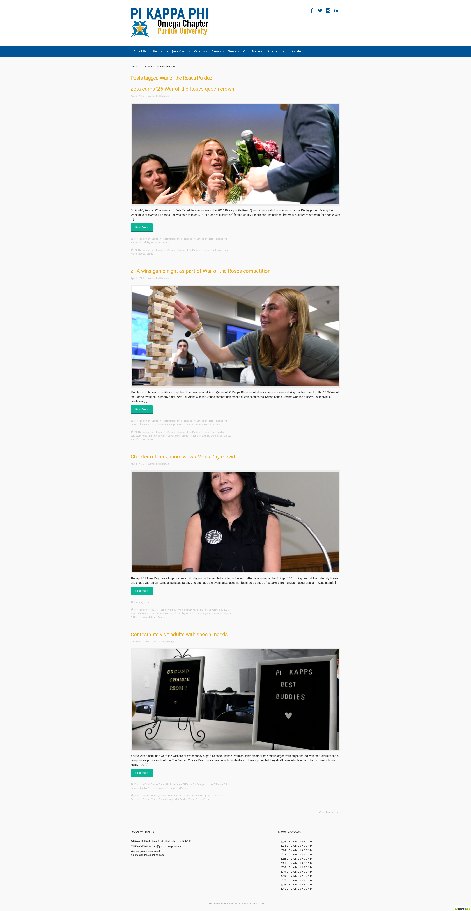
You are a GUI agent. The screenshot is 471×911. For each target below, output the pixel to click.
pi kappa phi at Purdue (188, 250)
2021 (283, 863)
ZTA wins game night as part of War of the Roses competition (200, 271)
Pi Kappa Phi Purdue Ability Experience (159, 435)
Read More (141, 227)
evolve (210, 904)
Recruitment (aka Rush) (170, 51)
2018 (283, 876)
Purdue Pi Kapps (189, 435)
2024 (283, 850)
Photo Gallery (252, 51)
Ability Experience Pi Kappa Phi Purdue (154, 250)
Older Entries (326, 812)
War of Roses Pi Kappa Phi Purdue (169, 799)
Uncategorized (142, 602)
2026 (283, 841)
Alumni (216, 51)
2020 (283, 867)
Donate (296, 51)
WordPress (258, 904)
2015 (283, 888)
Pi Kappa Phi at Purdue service (175, 795)
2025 (283, 845)
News (232, 51)
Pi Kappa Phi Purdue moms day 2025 (209, 609)
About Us (140, 51)
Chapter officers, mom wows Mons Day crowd (183, 457)
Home (135, 66)
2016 (283, 884)
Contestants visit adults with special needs (179, 634)
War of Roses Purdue (142, 253)
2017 (283, 880)
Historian (164, 96)
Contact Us (276, 51)
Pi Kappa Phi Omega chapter (198, 238)
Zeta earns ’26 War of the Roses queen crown (182, 89)
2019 (283, 871)
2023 (283, 854)
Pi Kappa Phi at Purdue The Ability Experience (158, 238)
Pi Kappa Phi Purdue (177, 424)
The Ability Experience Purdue (154, 242)
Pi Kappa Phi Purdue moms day (173, 609)
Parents (199, 51)
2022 (283, 858)
